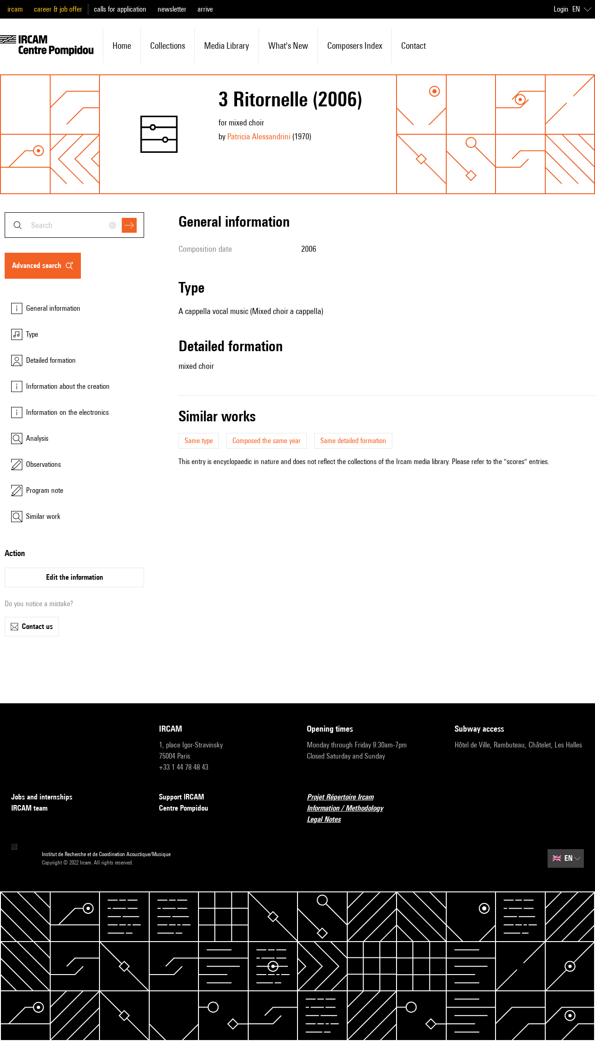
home (121, 45)
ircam (15, 9)
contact (413, 45)
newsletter (172, 9)
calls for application (120, 9)
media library (226, 45)
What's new (288, 45)
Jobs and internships (42, 796)
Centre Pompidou (183, 808)
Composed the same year (266, 440)
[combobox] (74, 225)
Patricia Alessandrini (259, 136)
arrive (205, 9)
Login (561, 9)
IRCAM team (29, 808)
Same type (199, 440)
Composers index (354, 45)
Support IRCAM (181, 796)
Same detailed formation (353, 440)
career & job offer (58, 9)
